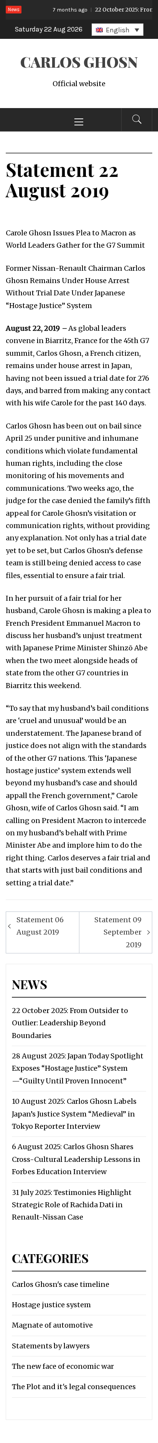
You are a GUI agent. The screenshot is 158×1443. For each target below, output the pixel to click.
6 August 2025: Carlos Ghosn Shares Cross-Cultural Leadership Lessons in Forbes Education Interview (76, 1159)
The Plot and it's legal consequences (74, 1386)
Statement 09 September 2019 (118, 932)
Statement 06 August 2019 (40, 925)
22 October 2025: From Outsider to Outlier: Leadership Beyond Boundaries (70, 1023)
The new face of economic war (63, 1366)
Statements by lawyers (51, 1345)
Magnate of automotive (52, 1325)
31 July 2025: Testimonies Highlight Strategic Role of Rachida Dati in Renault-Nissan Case (72, 1205)
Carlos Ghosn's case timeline (60, 1284)
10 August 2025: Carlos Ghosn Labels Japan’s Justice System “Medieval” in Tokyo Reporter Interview (74, 1114)
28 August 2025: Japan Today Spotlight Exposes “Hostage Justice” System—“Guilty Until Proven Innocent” (77, 1068)
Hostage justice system (51, 1304)
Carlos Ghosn (79, 62)
